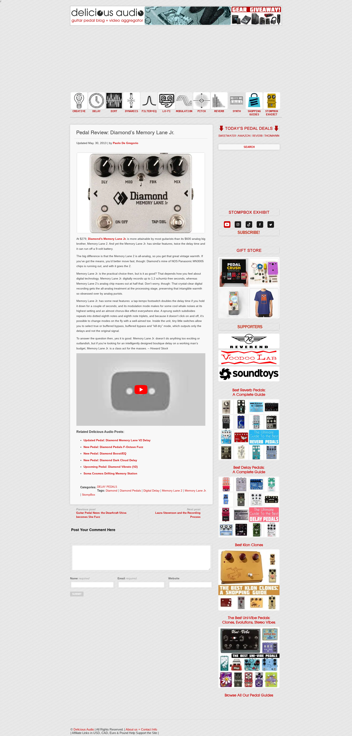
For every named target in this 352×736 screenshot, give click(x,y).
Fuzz (113, 102)
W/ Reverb (96, 108)
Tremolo (183, 108)
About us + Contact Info (141, 729)
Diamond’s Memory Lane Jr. (107, 238)
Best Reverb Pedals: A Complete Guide (248, 392)
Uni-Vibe (183, 113)
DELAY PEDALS (107, 486)
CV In (236, 98)
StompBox (88, 494)
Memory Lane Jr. (196, 490)
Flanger (183, 100)
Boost (131, 100)
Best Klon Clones (249, 545)
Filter (149, 104)
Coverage (271, 100)
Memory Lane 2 (172, 490)
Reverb (219, 102)
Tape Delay (96, 104)
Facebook (271, 108)
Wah (148, 108)
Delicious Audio (84, 729)
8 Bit (166, 106)
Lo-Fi (166, 102)
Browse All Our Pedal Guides (249, 695)
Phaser (184, 104)
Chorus (184, 96)
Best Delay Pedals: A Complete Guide (249, 469)
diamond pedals (130, 490)
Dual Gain (113, 111)
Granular (236, 102)
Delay (96, 100)
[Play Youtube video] (140, 389)
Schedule (271, 104)
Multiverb (218, 98)
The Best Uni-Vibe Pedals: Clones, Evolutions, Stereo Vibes (248, 620)
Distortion (114, 98)
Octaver (201, 108)
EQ (148, 100)
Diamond (111, 490)
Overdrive (113, 106)
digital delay (151, 490)
